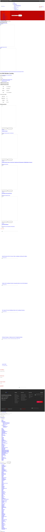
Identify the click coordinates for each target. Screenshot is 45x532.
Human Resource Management (5, 499)
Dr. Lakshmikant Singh (4, 365)
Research (3, 517)
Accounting (3, 465)
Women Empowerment (4, 528)
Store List (3, 457)
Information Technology (4, 500)
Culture (2, 482)
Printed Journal (3, 514)
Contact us (3, 425)
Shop (2, 456)
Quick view (10, 128)
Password (1, 414)
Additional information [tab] (4, 82)
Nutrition (3, 511)
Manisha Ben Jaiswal (7, 195)
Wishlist (2, 459)
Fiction (2, 490)
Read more (3, 129)
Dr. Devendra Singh (4, 338)
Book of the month (4, 473)
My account (3, 445)
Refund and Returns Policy (5, 453)
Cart (2, 436)
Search (20, 15)
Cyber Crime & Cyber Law (5, 483)
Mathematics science (4, 507)
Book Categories (3, 421)
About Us (3, 429)
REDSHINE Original (4, 516)
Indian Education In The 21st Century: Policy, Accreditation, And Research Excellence (14, 256)
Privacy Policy (3, 449)
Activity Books (3, 466)
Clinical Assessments (4, 477)
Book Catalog (3, 434)
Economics (3, 485)
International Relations (4, 501)
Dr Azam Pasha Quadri (4, 226)
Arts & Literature (3, 470)
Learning (9, 79)
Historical (3, 495)
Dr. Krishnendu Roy (4, 257)
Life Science (3, 504)
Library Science (3, 503)
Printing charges (3, 448)
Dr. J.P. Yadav (8, 338)
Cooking (3, 480)
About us (3, 420)
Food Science (3, 491)
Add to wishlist (4, 128)
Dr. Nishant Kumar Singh (13, 338)
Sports (2, 522)
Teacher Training (3, 524)
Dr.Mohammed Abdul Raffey (5, 164)
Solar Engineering (4, 521)
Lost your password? (2, 417)
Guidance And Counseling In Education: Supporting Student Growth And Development (14, 283)
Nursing (2, 510)
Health (2, 494)
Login (2, 416)
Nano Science (3, 509)
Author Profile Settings (4, 433)
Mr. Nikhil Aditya (18, 338)
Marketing (3, 444)
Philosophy (3, 513)
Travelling (3, 526)
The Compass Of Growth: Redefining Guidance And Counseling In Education (13, 310)
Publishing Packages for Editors (5, 450)
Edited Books (3, 486)
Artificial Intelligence (4, 469)
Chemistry (3, 475)
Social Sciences (3, 520)
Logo (2, 443)
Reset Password (3, 454)
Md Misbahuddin (13, 226)
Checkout (3, 437)
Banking (3, 472)
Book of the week (4, 474)
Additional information (4, 81)
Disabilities (3, 484)
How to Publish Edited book (6, 423)
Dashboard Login (4, 440)
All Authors (3, 430)
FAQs (2, 441)
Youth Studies (3, 529)
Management (3, 505)
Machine (11, 79)
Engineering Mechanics (5, 224)
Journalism (3, 502)
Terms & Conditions (4, 458)
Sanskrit (2, 518)
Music (2, 508)
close (4, 531)
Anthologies (3, 468)
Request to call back (5, 426)
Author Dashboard (5, 424)
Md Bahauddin (8, 226)
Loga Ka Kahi (4, 364)
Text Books (3, 525)
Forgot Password (3, 442)
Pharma (2, 512)
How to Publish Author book (6, 422)
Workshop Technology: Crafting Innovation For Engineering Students (12, 337)
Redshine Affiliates (4, 452)
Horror (2, 497)
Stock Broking (3, 523)
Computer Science (4, 478)
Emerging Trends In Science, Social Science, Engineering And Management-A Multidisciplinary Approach (17, 162)
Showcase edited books (4, 519)
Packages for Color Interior (5, 447)
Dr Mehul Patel (3, 195)
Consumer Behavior (4, 479)
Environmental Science (4, 488)
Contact (2, 438)
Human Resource (4, 498)
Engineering (3, 21)
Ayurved (3, 471)
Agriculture (3, 467)
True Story (3, 527)
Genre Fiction (3, 493)
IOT (7, 79)
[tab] (23, 81)
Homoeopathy (3, 496)
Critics (2, 481)
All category (3, 464)
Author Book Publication (4, 431)
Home (1, 21)
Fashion (2, 489)
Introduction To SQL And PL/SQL (7, 193)
